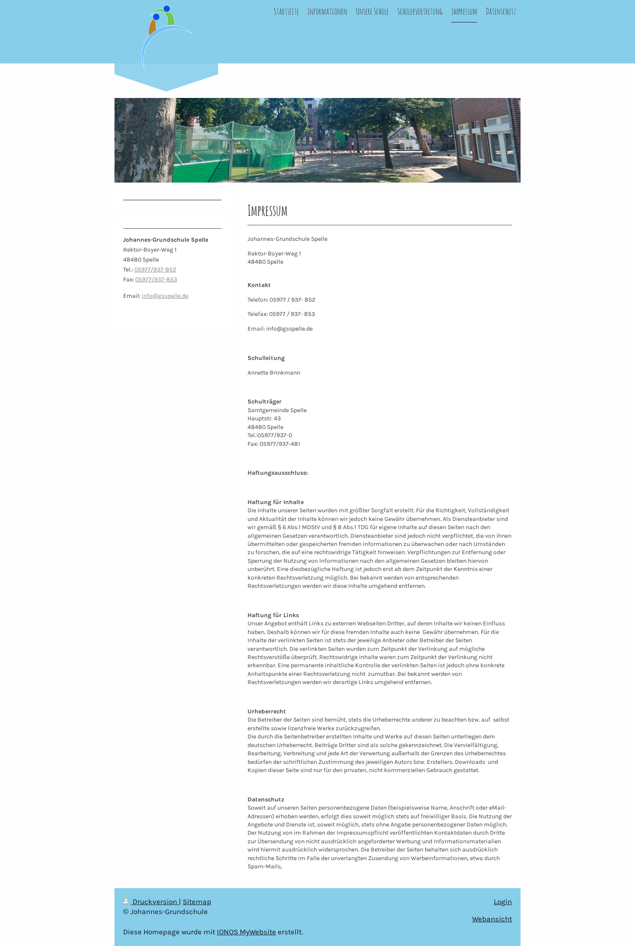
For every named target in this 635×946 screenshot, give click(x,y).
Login (503, 902)
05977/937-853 (156, 279)
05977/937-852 (155, 269)
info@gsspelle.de (165, 296)
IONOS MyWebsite (246, 932)
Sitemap (197, 902)
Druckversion (155, 902)
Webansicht (492, 919)
